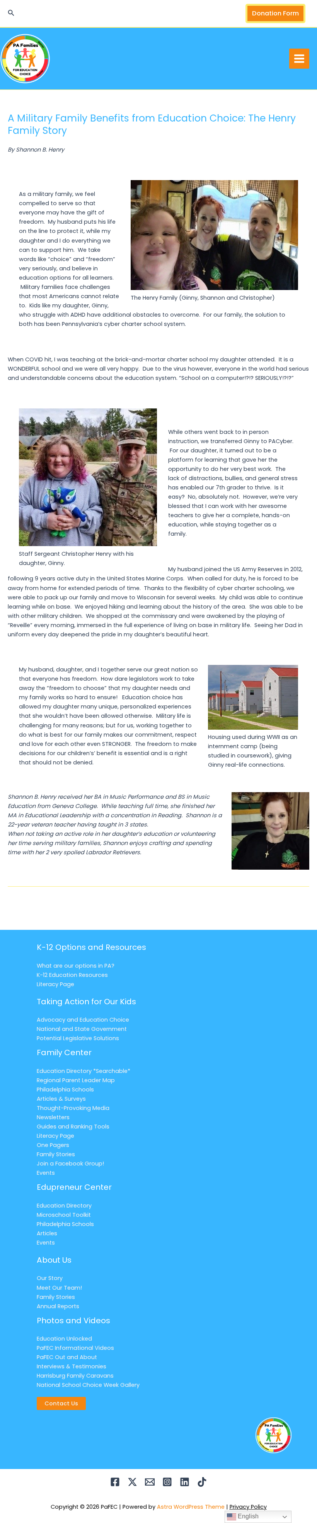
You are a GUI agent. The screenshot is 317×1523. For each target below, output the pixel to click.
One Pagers (53, 1145)
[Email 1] (150, 1482)
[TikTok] (202, 1482)
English (247, 1516)
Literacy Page (55, 984)
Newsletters (53, 1117)
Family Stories (56, 1154)
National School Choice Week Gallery (88, 1385)
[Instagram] (167, 1482)
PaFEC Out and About (67, 1357)
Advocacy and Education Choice (83, 1020)
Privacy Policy (248, 1507)
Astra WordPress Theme (191, 1507)
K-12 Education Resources (72, 975)
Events (46, 1173)
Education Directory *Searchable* (83, 1071)
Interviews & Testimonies (71, 1366)
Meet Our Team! (59, 1288)
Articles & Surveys (61, 1099)
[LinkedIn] (184, 1482)
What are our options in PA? (75, 966)
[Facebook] (115, 1482)
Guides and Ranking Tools (73, 1126)
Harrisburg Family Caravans (75, 1376)
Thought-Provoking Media (73, 1108)
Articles (47, 1233)
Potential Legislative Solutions (78, 1038)
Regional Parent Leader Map (76, 1080)
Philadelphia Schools (65, 1089)
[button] (11, 13)
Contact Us (61, 1403)
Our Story (50, 1278)
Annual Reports (58, 1306)
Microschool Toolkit (64, 1215)
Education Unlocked (64, 1339)
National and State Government (82, 1029)
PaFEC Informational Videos (75, 1348)
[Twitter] (132, 1482)
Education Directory (64, 1205)
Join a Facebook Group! (70, 1163)
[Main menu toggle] (299, 59)
